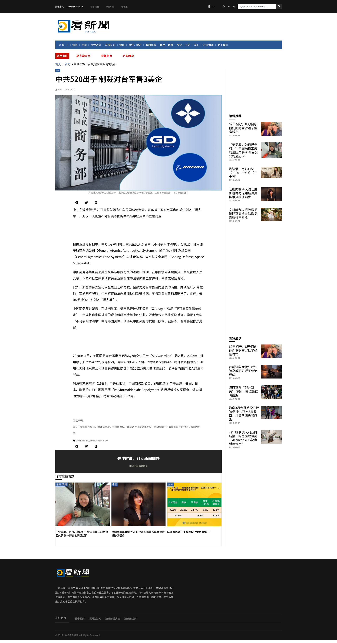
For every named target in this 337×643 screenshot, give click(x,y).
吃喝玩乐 (110, 45)
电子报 (124, 6)
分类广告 (110, 6)
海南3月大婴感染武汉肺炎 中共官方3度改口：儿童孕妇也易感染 (244, 413)
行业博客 (208, 45)
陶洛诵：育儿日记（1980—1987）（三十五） (243, 172)
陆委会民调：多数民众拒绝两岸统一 (188, 532)
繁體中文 (59, 6)
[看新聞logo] (83, 33)
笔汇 (196, 45)
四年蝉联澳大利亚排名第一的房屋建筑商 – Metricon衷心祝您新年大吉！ (243, 438)
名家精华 (128, 56)
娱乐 (122, 45)
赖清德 (99, 440)
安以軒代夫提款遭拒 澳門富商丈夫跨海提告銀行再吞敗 (243, 213)
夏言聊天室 (83, 56)
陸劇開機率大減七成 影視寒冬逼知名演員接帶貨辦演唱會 (243, 193)
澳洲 (64, 484)
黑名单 (105, 440)
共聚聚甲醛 (80, 440)
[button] (77, 202)
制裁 (87, 440)
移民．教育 (166, 45)
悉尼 (58, 484)
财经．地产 (135, 45)
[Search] (279, 6)
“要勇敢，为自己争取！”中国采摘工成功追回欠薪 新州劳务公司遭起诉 (81, 533)
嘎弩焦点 (106, 56)
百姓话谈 (96, 45)
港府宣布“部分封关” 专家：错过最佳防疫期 (243, 391)
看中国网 (80, 618)
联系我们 (94, 6)
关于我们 (222, 45)
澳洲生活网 (95, 618)
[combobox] (257, 6)
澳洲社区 (151, 45)
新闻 (61, 45)
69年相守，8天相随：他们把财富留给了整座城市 (244, 128)
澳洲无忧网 (130, 618)
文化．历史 (183, 45)
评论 (84, 45)
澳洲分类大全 (112, 618)
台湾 (57, 70)
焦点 (75, 45)
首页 (58, 64)
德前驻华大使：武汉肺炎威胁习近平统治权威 (243, 370)
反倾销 (92, 440)
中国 (114, 484)
